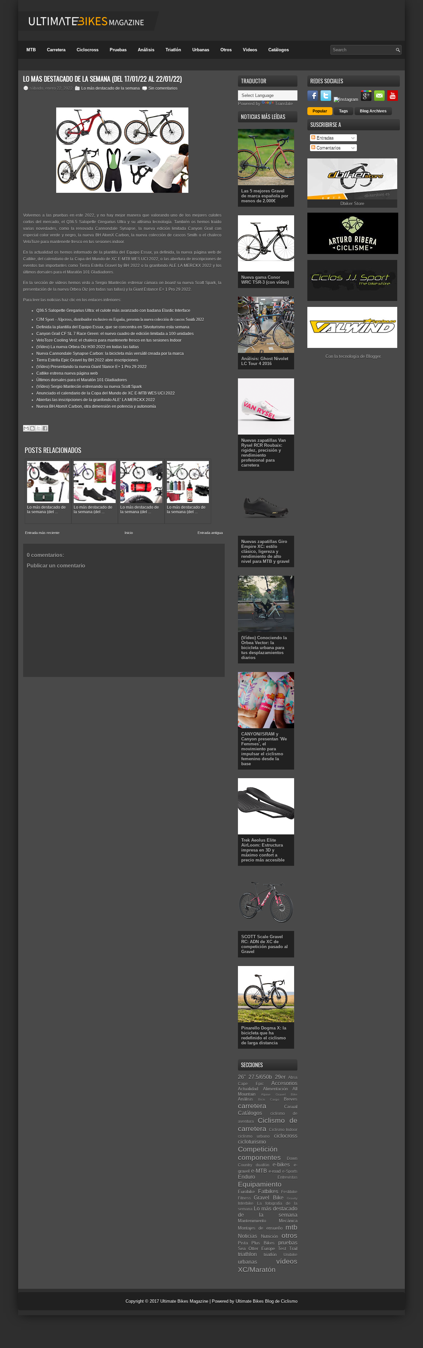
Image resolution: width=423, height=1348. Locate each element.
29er (280, 1077)
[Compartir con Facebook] (45, 428)
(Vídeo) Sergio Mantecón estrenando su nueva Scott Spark (89, 386)
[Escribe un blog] (32, 428)
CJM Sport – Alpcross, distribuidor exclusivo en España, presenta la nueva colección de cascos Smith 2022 (120, 319)
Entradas (324, 137)
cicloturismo (252, 1142)
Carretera (56, 49)
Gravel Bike (268, 1198)
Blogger (373, 356)
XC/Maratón (257, 1269)
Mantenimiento (252, 1220)
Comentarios (328, 147)
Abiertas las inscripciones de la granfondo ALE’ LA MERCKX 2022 (95, 400)
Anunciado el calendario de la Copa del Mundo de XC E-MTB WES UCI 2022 (105, 393)
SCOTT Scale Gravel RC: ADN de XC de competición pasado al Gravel (264, 944)
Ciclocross (87, 49)
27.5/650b (260, 1077)
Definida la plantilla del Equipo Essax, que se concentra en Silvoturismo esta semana (112, 327)
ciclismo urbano (254, 1136)
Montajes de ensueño (260, 1228)
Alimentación (275, 1088)
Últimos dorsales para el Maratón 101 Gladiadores (81, 380)
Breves (290, 1099)
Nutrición (269, 1236)
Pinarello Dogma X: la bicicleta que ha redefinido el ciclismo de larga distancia (263, 1035)
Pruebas (118, 49)
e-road (275, 1171)
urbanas (247, 1262)
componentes (259, 1157)
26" (242, 1077)
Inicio (129, 533)
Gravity (292, 1198)
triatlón (270, 1254)
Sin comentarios (162, 88)
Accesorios (284, 1083)
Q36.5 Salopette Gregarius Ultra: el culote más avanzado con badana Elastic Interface (113, 310)
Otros (226, 49)
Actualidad (248, 1088)
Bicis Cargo (268, 1099)
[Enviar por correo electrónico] (26, 428)
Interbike (245, 1203)
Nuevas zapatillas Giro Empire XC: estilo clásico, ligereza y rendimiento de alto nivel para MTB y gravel (265, 551)
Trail (293, 1248)
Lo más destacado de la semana (110, 88)
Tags (343, 111)
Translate (284, 103)
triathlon (247, 1254)
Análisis (146, 49)
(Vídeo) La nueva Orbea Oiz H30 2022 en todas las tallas (87, 347)
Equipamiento (260, 1184)
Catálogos (278, 49)
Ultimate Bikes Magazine (184, 1301)
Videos (250, 49)
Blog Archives (373, 111)
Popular (320, 111)
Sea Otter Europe (256, 1248)
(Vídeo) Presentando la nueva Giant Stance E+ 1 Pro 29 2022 (91, 366)
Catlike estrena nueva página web (67, 373)
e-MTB (259, 1171)
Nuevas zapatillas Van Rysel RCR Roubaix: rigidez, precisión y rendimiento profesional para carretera (263, 453)
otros (289, 1235)
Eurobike (246, 1191)
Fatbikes (268, 1191)
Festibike (289, 1192)
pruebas (287, 1242)
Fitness (244, 1198)
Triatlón (173, 49)
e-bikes (281, 1164)
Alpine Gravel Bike (279, 1094)
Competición (258, 1149)
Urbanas (200, 49)
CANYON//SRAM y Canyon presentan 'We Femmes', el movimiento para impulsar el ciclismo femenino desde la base (264, 749)
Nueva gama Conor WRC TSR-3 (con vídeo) (265, 280)
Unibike (290, 1254)
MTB (31, 49)
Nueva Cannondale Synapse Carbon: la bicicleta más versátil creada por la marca (110, 353)
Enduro (246, 1177)
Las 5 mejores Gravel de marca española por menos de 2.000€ (264, 196)
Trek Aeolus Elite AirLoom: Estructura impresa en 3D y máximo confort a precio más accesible (263, 850)
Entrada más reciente (42, 533)
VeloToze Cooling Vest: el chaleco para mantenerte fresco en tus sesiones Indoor (108, 340)
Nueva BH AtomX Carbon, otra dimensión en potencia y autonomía (96, 406)
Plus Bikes (263, 1243)
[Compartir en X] (38, 428)
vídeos (286, 1261)
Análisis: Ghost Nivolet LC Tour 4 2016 (264, 361)
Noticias (247, 1236)
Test (282, 1248)
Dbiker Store (352, 203)
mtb (291, 1227)
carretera (252, 1106)
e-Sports (289, 1171)
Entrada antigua (210, 533)
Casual (290, 1106)
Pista (243, 1243)
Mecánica (288, 1220)
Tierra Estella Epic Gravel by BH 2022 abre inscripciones (87, 360)
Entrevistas (287, 1177)
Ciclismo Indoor (283, 1129)
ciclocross (285, 1136)
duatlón (262, 1165)
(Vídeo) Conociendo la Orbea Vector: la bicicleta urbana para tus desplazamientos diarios (264, 647)
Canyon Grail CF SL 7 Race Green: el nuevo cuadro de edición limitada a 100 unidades (115, 333)
